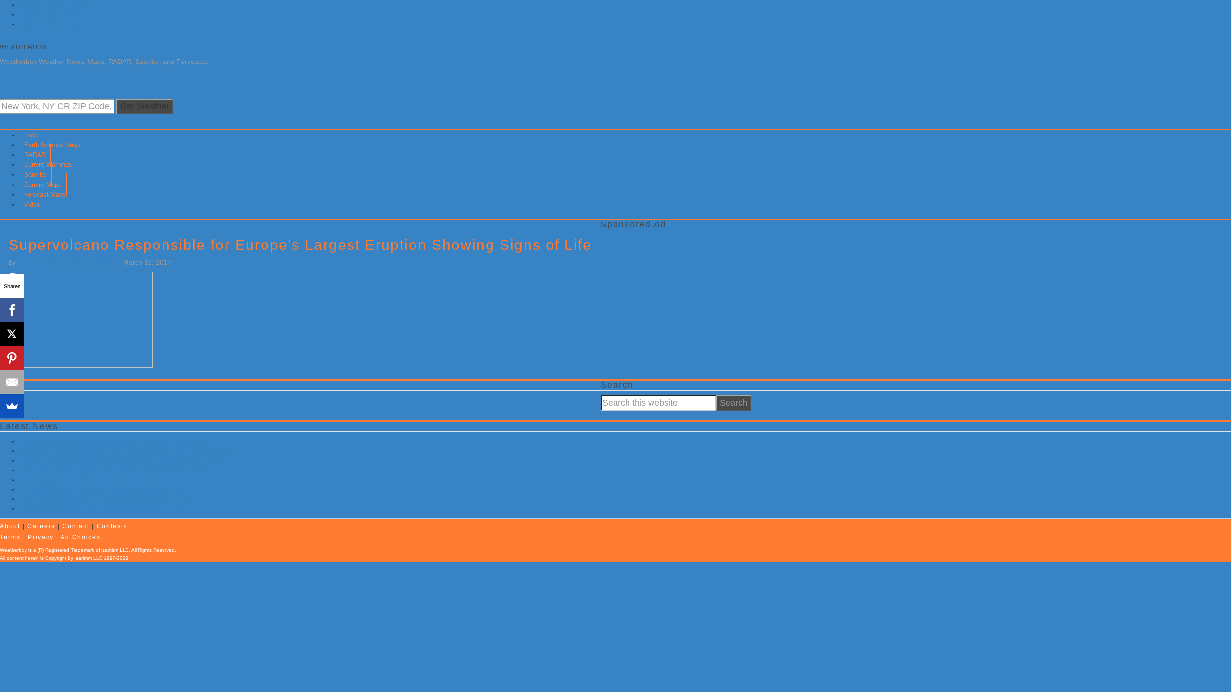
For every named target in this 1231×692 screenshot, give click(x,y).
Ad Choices (80, 537)
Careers (41, 526)
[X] (12, 334)
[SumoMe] (12, 406)
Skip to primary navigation (58, 5)
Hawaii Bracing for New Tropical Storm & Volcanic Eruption (108, 499)
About (10, 526)
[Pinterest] (12, 358)
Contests (112, 526)
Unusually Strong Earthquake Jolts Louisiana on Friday (102, 489)
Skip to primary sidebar (54, 24)
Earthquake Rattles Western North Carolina (85, 479)
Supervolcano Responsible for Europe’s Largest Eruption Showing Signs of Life (300, 245)
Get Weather (144, 106)
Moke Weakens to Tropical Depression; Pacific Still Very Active (113, 470)
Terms (10, 537)
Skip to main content (50, 14)
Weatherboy (23, 47)
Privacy (41, 537)
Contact (76, 526)
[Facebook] (12, 310)
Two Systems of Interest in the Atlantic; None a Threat (101, 508)
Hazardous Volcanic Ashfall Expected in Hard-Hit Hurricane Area (116, 441)
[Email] (12, 382)
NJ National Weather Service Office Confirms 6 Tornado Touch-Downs (125, 451)
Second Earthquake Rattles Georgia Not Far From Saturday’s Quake (123, 460)
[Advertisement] (889, 302)
